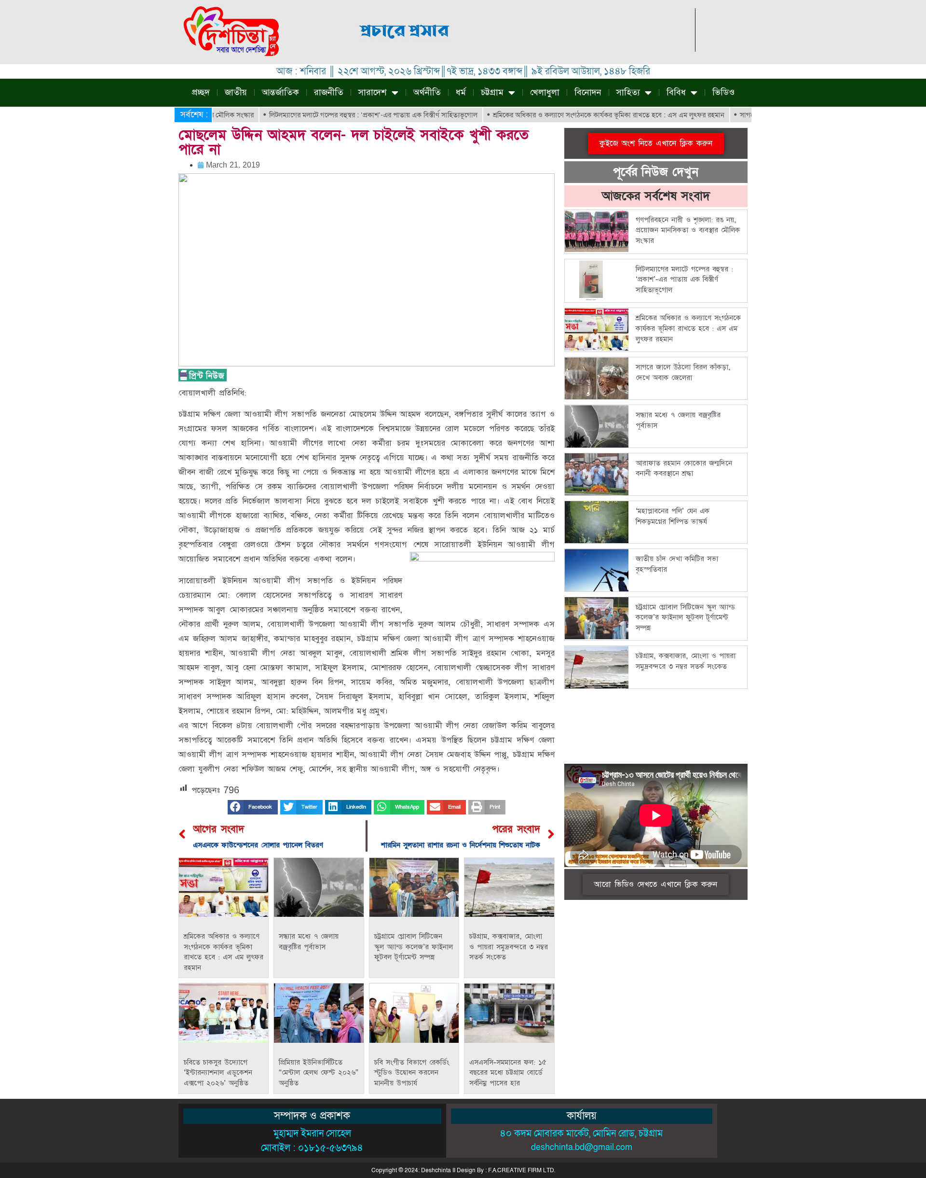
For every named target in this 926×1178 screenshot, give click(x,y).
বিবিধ (676, 92)
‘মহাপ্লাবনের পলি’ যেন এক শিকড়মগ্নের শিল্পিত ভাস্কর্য (672, 516)
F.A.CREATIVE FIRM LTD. (521, 1170)
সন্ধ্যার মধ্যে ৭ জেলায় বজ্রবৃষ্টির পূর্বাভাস (309, 941)
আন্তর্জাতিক (280, 92)
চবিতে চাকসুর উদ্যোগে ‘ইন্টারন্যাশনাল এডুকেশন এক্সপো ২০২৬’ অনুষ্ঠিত (218, 1072)
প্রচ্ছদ (201, 92)
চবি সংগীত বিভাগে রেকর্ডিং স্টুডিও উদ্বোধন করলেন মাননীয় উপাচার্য (411, 1072)
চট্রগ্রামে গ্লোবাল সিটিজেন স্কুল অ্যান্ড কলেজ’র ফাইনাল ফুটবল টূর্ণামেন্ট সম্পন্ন (413, 946)
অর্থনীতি (427, 92)
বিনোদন (587, 92)
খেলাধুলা (544, 92)
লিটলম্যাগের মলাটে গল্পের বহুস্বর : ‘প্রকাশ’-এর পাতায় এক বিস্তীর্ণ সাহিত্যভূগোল (341, 115)
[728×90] (519, 49)
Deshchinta (436, 1170)
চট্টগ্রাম (492, 92)
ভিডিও (723, 92)
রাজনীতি (328, 92)
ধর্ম (461, 92)
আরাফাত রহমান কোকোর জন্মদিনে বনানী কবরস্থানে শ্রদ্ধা (684, 468)
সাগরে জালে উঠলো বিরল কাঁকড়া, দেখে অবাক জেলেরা (683, 372)
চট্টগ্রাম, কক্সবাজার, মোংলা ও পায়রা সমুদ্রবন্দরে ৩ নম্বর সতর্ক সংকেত (508, 946)
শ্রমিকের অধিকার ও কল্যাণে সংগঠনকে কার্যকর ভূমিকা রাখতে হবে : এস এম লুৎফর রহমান (577, 115)
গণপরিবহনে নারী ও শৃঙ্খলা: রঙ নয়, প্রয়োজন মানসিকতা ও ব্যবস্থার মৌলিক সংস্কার (688, 230)
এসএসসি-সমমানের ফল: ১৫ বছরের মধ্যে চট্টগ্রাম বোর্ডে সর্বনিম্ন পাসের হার (507, 1072)
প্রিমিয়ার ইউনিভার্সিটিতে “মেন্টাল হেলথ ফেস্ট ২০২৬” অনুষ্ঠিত (318, 1072)
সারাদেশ (372, 92)
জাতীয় (236, 92)
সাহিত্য (628, 92)
